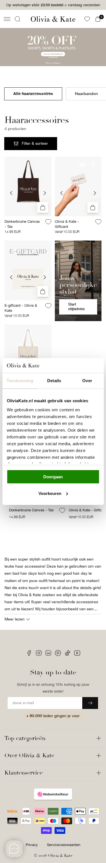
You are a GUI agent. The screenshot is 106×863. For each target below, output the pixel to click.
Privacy (32, 845)
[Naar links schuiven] (11, 193)
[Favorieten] (87, 19)
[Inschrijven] (90, 703)
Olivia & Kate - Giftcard (67, 224)
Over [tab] (87, 380)
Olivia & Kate (60, 855)
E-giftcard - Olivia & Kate (21, 308)
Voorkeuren (49, 493)
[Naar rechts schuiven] (44, 193)
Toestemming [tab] (20, 380)
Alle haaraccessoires (33, 93)
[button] (7, 19)
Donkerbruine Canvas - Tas (22, 224)
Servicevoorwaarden (63, 845)
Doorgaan (53, 476)
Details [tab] (54, 380)
